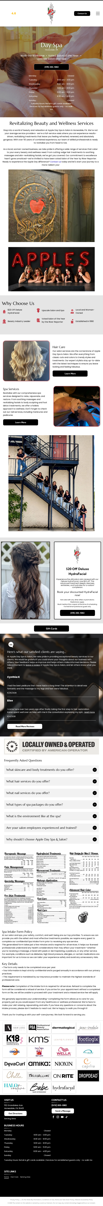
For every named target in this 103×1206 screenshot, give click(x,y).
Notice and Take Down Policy (64, 1200)
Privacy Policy (14, 1200)
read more (89, 712)
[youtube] (62, 1117)
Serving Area (10, 1118)
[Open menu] (98, 13)
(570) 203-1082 (59, 1105)
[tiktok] (66, 1117)
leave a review (33, 665)
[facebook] (53, 1117)
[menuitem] (7, 1177)
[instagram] (58, 1117)
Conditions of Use (48, 1200)
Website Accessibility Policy (84, 1200)
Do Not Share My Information (31, 1200)
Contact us (55, 161)
